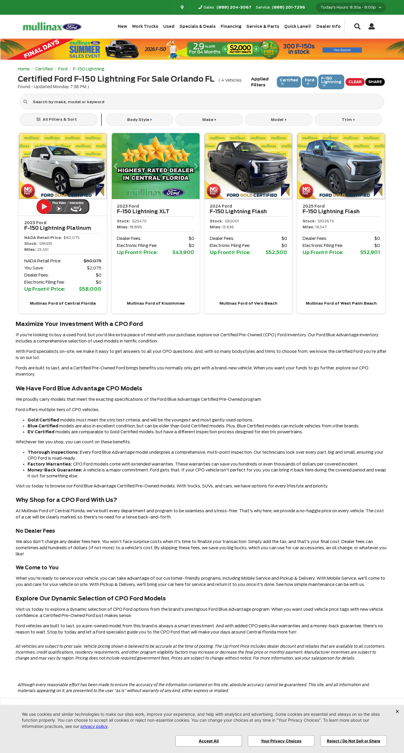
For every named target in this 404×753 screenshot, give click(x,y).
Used (168, 26)
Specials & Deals (198, 26)
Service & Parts (262, 26)
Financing (231, 26)
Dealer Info (328, 26)
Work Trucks (145, 26)
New (122, 26)
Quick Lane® (297, 26)
